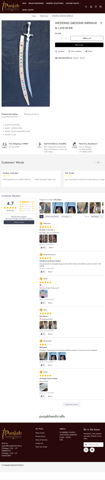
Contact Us (39, 443)
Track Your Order (41, 447)
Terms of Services (41, 440)
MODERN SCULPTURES (54, 3)
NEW (24, 3)
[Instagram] (86, 449)
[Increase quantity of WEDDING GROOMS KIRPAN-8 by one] (66, 38)
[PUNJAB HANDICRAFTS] (10, 6)
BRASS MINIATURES (36, 3)
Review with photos (52, 216)
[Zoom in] (45, 24)
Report (51, 248)
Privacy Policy (40, 436)
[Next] (101, 162)
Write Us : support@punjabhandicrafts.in (12, 444)
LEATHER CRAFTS (72, 3)
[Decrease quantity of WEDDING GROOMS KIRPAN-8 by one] (57, 38)
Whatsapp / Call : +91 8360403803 (9, 454)
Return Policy (40, 433)
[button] (100, 6)
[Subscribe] (101, 444)
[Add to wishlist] (101, 23)
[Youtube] (92, 449)
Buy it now (79, 45)
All (41, 216)
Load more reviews (71, 404)
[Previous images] (39, 208)
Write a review (19, 222)
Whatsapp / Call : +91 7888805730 (9, 449)
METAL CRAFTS (28, 10)
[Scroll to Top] (101, 468)
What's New (44, 16)
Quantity (58, 33)
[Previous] (94, 162)
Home (34, 16)
